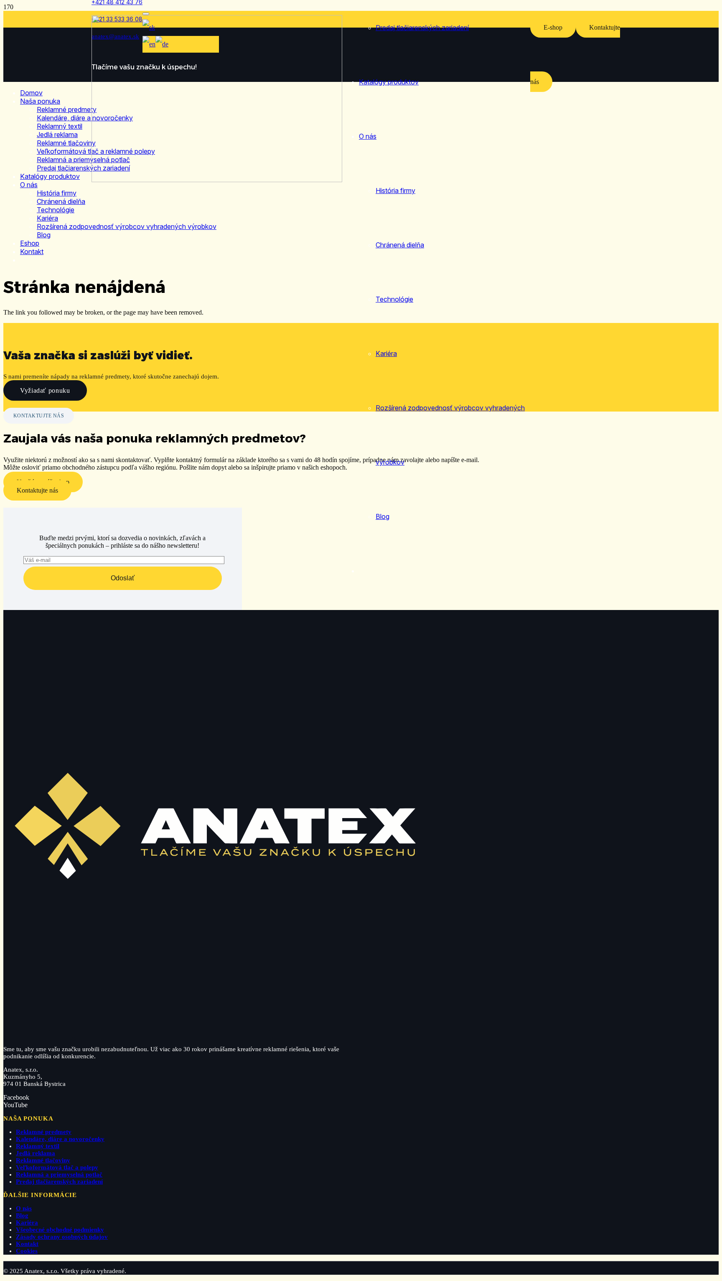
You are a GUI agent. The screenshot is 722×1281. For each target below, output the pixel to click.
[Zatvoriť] (145, 14)
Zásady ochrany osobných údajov (62, 1236)
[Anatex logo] (217, 179)
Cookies (27, 1251)
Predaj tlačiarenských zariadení (59, 1181)
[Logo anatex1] (217, 1035)
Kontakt (27, 1243)
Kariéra (27, 1222)
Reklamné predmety (43, 1131)
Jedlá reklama (35, 1153)
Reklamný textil (37, 1146)
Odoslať (123, 578)
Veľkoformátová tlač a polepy (57, 1167)
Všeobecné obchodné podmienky (60, 1229)
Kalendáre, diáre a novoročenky (60, 1139)
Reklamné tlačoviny (43, 1160)
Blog (22, 1215)
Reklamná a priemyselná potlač (59, 1174)
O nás (24, 1208)
